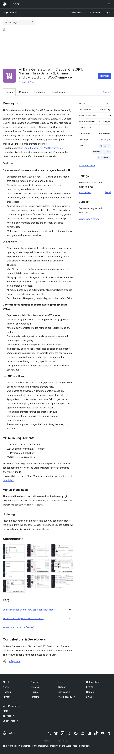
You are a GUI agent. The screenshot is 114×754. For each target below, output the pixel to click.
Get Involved (93, 682)
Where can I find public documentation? (23, 618)
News (6, 687)
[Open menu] (109, 4)
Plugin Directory (10, 12)
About (6, 682)
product (107, 152)
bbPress (8, 715)
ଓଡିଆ (12, 733)
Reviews (23, 92)
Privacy (6, 696)
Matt (7, 711)
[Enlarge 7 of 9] (69, 547)
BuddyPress (10, 720)
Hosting (7, 692)
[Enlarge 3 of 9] (21, 583)
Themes (35, 687)
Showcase (36, 682)
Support (107, 92)
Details (9, 92)
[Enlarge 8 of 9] (69, 563)
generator (97, 152)
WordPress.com (12, 706)
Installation (39, 92)
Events (89, 687)
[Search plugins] (32, 22)
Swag (90, 696)
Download (104, 76)
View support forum (89, 219)
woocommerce (103, 157)
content (107, 146)
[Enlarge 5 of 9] (45, 563)
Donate (91, 692)
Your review (85, 192)
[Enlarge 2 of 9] (21, 565)
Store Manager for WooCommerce (41, 148)
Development (59, 92)
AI (101, 146)
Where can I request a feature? (18, 627)
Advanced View (87, 165)
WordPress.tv (66, 696)
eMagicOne (28, 82)
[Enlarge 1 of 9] (21, 547)
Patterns (35, 696)
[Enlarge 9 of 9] (69, 578)
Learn (61, 682)
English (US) (105, 139)
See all (108, 192)
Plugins (34, 692)
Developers (64, 692)
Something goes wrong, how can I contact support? (29, 609)
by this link (8, 480)
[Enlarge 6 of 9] (45, 578)
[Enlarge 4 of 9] (45, 547)
